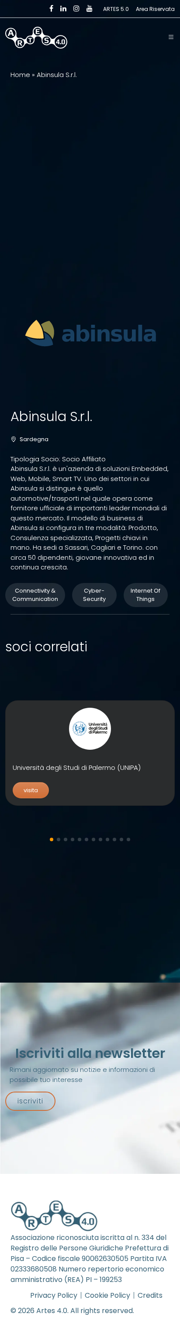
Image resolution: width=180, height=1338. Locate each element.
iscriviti (30, 1101)
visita (31, 790)
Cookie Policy (107, 1295)
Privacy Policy (53, 1295)
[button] (171, 37)
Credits (150, 1295)
